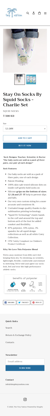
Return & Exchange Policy (18, 335)
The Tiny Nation (20, 406)
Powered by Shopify (35, 406)
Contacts (10, 342)
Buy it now (25, 145)
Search (9, 328)
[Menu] (45, 13)
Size (4, 123)
